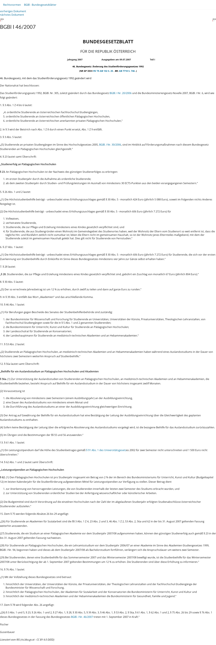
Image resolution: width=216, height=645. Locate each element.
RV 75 (96, 70)
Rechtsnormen (12, 4)
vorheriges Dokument (13, 11)
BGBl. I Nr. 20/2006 (121, 93)
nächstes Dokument (12, 14)
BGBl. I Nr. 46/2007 (82, 617)
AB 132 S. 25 (107, 70)
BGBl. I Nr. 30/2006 (110, 144)
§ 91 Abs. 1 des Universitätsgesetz (106, 450)
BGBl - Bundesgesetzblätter (40, 4)
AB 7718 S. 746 (127, 70)
